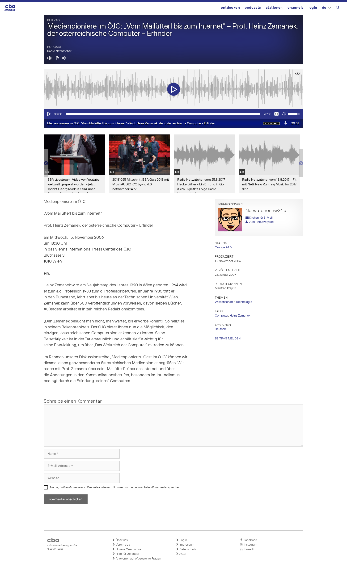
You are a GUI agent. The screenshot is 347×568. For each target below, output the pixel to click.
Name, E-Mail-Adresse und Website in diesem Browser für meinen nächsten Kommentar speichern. (116, 487)
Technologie (244, 302)
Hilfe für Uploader (127, 553)
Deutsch (220, 329)
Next (301, 163)
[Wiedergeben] (48, 114)
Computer (221, 315)
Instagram (249, 544)
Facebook (249, 540)
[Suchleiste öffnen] (337, 8)
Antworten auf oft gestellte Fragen (138, 558)
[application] (173, 114)
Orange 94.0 (223, 247)
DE (324, 7)
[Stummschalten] (284, 114)
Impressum (186, 544)
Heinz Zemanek (240, 315)
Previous (46, 163)
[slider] (163, 114)
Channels (296, 7)
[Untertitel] (276, 114)
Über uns (121, 540)
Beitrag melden (228, 339)
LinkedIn (248, 549)
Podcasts (253, 7)
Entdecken (230, 7)
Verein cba (122, 544)
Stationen (274, 7)
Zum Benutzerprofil (261, 222)
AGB (182, 553)
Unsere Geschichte (128, 549)
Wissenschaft (224, 302)
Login (313, 7)
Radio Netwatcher (59, 51)
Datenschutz (187, 549)
